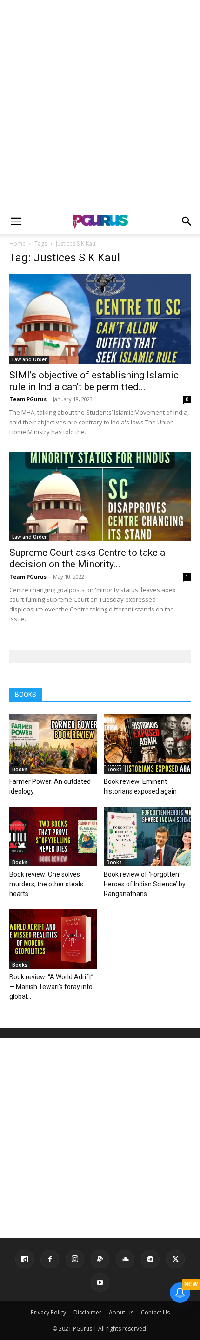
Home (17, 243)
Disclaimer (87, 1312)
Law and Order (29, 359)
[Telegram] (150, 1259)
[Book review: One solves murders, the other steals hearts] (53, 836)
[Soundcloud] (125, 1259)
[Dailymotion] (24, 1259)
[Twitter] (175, 1259)
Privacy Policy (48, 1312)
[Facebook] (49, 1259)
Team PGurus (28, 399)
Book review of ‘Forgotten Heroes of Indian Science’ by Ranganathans (145, 884)
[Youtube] (100, 1282)
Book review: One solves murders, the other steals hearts (46, 884)
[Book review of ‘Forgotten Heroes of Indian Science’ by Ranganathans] (147, 836)
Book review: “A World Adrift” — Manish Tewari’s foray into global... (51, 986)
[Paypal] (100, 1259)
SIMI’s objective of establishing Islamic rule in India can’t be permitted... (94, 381)
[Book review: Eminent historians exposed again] (147, 744)
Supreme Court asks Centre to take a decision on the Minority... (87, 558)
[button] (16, 221)
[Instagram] (75, 1259)
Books (19, 769)
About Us (121, 1312)
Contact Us (155, 1312)
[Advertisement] (100, 104)
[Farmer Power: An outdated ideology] (53, 744)
